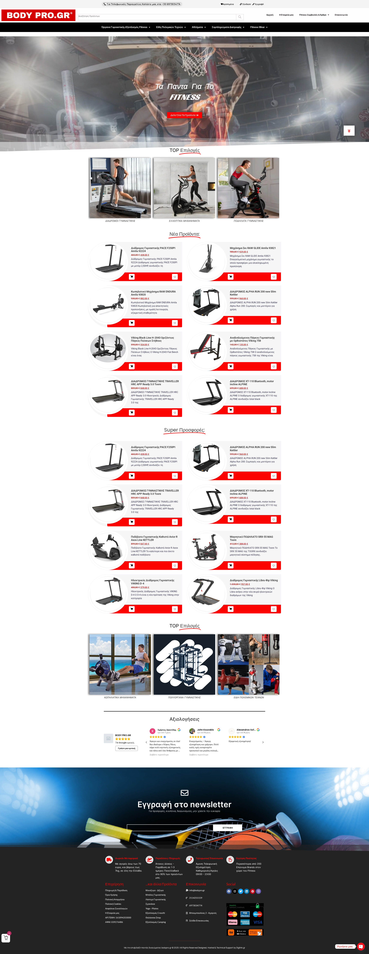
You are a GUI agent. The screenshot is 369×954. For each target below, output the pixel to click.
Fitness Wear (257, 27)
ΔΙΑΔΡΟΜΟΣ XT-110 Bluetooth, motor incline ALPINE (252, 383)
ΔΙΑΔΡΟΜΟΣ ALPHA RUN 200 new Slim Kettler (253, 293)
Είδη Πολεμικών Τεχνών (169, 27)
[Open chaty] (361, 946)
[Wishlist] (175, 277)
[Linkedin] (246, 891)
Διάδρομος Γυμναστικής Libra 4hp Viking (254, 580)
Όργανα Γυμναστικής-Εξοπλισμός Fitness (124, 27)
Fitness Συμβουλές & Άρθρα (312, 15)
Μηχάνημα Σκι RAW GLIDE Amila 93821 (253, 248)
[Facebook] (228, 891)
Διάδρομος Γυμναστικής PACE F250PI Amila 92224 (153, 250)
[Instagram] (234, 891)
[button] (263, 742)
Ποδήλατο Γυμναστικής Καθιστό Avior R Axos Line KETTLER (154, 538)
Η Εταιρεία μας (286, 15)
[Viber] (258, 891)
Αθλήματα (197, 27)
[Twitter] (240, 891)
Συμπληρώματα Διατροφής (226, 27)
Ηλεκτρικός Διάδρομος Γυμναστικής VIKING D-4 (152, 582)
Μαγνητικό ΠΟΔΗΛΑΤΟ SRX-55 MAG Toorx (251, 538)
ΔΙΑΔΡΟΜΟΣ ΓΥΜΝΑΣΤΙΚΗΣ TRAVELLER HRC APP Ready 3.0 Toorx (155, 383)
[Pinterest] (252, 891)
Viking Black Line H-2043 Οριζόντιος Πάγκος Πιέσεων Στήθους (152, 339)
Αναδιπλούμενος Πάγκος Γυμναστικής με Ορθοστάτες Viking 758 (252, 339)
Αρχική (269, 15)
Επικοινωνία (341, 15)
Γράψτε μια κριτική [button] (126, 748)
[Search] (239, 17)
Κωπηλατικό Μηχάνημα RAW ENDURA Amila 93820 (153, 293)
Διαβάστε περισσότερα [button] (250, 754)
